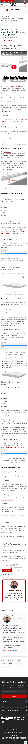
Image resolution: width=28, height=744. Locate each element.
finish (4, 663)
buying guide (10, 660)
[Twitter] (6, 40)
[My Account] (21, 4)
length (18, 333)
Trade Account (8, 1)
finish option (7, 471)
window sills (14, 88)
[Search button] (6, 4)
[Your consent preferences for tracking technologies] (25, 742)
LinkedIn (15, 650)
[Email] (4, 40)
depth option (7, 152)
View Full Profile (7, 650)
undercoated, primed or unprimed (14, 447)
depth (18, 660)
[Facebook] (1, 40)
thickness (10, 267)
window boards (15, 86)
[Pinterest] (11, 40)
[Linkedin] (9, 40)
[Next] (26, 10)
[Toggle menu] (2, 4)
